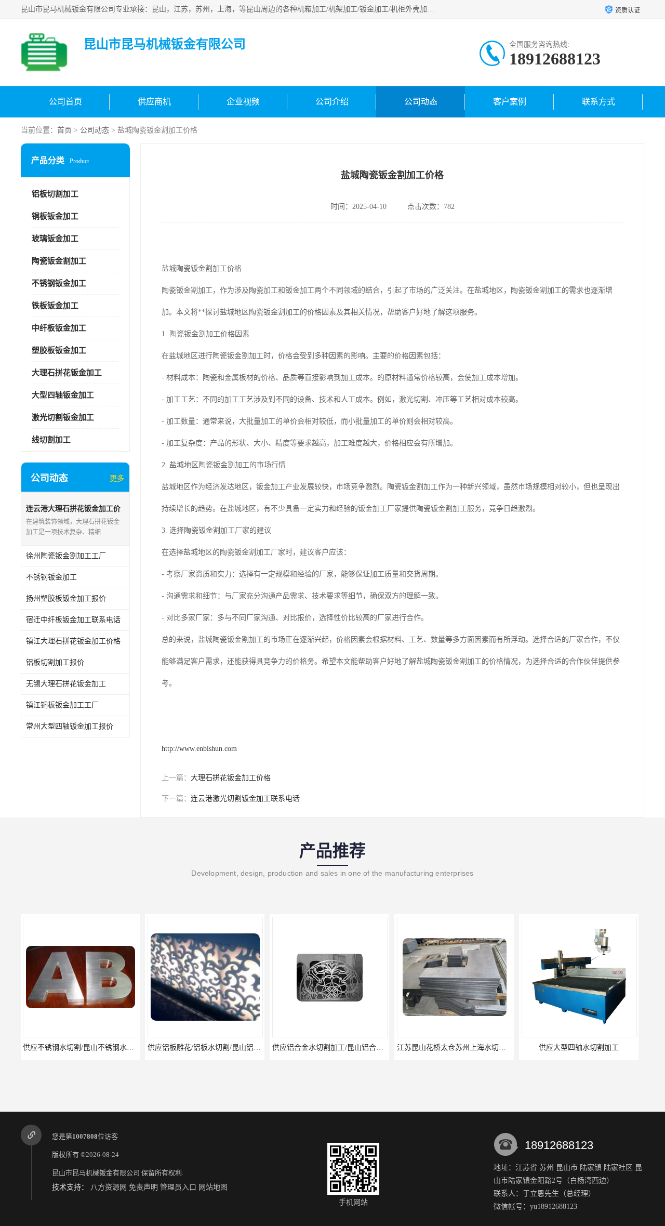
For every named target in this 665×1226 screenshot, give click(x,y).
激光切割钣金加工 (63, 417)
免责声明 (143, 1187)
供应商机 (154, 101)
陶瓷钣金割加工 (59, 261)
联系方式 (598, 101)
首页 (64, 130)
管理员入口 (178, 1187)
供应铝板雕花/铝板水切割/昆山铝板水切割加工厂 (101, 1047)
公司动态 (420, 101)
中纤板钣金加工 (59, 328)
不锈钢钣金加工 (59, 283)
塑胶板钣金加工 (59, 350)
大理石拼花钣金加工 (67, 372)
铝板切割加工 (55, 194)
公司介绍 (332, 101)
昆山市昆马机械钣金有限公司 (96, 1173)
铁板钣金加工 (55, 305)
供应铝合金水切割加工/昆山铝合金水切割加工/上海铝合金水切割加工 (259, 1047)
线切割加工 (51, 440)
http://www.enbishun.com (199, 749)
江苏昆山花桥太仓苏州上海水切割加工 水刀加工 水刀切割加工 (373, 1047)
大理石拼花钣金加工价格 (231, 778)
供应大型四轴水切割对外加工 (579, 1047)
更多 (117, 478)
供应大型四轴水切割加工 (455, 1047)
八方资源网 (108, 1187)
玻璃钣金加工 (55, 238)
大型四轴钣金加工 (63, 395)
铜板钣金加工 (55, 216)
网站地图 (213, 1187)
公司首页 (65, 101)
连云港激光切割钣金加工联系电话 (245, 798)
